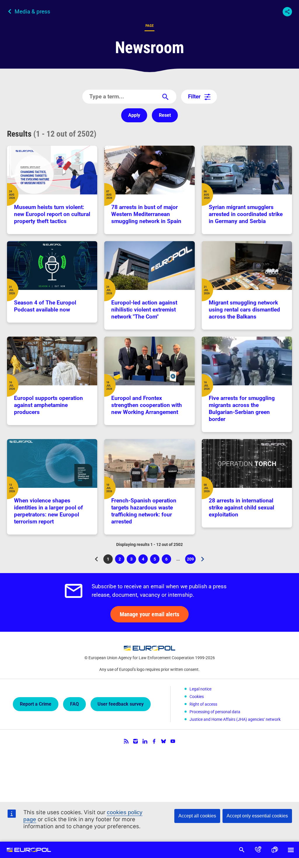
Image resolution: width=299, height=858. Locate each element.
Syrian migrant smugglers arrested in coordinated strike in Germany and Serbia (246, 214)
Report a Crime (35, 704)
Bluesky (163, 741)
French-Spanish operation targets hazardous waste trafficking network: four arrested (143, 511)
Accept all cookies (197, 815)
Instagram (135, 741)
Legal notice (200, 689)
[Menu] (291, 850)
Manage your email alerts (149, 614)
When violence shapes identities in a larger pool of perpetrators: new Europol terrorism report (48, 511)
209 (191, 560)
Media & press (32, 11)
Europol (29, 850)
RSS (126, 741)
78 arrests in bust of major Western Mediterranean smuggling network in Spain (146, 214)
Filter (194, 96)
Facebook (154, 741)
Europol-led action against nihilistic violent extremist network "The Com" (144, 309)
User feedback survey (121, 704)
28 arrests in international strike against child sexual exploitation (241, 507)
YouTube (173, 741)
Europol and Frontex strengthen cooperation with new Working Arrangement (146, 405)
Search (242, 850)
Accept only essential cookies (257, 815)
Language (274, 850)
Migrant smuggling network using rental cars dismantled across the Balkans (244, 309)
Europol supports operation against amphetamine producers (48, 405)
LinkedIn (145, 741)
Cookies (197, 696)
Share (287, 11)
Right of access (203, 704)
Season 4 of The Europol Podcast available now (45, 306)
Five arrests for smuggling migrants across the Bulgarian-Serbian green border (242, 408)
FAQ (74, 704)
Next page (202, 559)
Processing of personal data (215, 711)
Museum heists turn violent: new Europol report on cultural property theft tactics (52, 214)
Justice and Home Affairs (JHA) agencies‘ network (235, 719)
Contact (258, 850)
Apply (134, 115)
